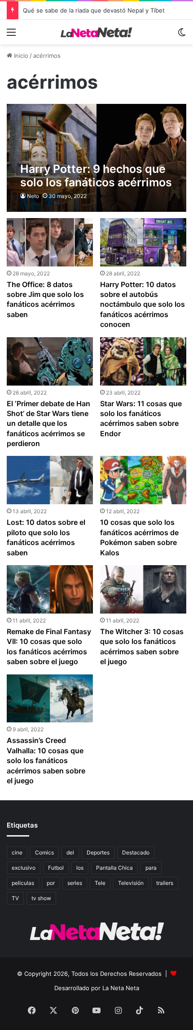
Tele (100, 883)
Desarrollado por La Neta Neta (96, 987)
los (79, 867)
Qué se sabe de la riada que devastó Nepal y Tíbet (94, 10)
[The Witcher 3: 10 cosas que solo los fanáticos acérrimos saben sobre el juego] (143, 589)
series (74, 883)
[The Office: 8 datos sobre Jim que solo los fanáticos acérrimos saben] (49, 242)
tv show (41, 898)
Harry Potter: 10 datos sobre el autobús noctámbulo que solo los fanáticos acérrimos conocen (142, 304)
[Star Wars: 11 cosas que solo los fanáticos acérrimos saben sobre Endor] (143, 361)
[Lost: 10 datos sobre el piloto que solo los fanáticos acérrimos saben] (49, 480)
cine (17, 852)
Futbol (56, 867)
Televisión (131, 883)
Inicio (20, 55)
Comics (44, 852)
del (70, 852)
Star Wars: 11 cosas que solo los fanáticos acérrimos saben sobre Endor (141, 418)
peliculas (23, 883)
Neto (33, 196)
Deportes (98, 852)
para (151, 867)
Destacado (135, 852)
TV (15, 898)
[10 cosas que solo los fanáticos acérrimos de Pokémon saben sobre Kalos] (143, 480)
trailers (164, 883)
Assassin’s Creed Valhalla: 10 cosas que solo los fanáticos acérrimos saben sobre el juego (46, 760)
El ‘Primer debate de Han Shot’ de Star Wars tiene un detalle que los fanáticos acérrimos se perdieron (48, 423)
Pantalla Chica (114, 867)
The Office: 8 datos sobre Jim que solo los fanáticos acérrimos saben (45, 299)
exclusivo (23, 867)
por (51, 883)
